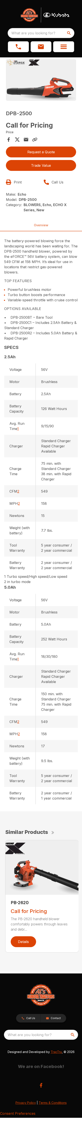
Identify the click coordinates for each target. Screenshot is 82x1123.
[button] (18, 46)
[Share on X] (17, 139)
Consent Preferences (17, 1113)
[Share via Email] (26, 139)
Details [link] (23, 942)
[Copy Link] (34, 139)
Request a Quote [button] (41, 152)
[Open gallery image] (41, 80)
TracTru (56, 1052)
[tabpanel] (41, 80)
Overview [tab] (41, 225)
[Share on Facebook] (8, 139)
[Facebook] (41, 1085)
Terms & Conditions (53, 1103)
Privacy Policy (26, 1103)
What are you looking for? (33, 33)
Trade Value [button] (41, 165)
